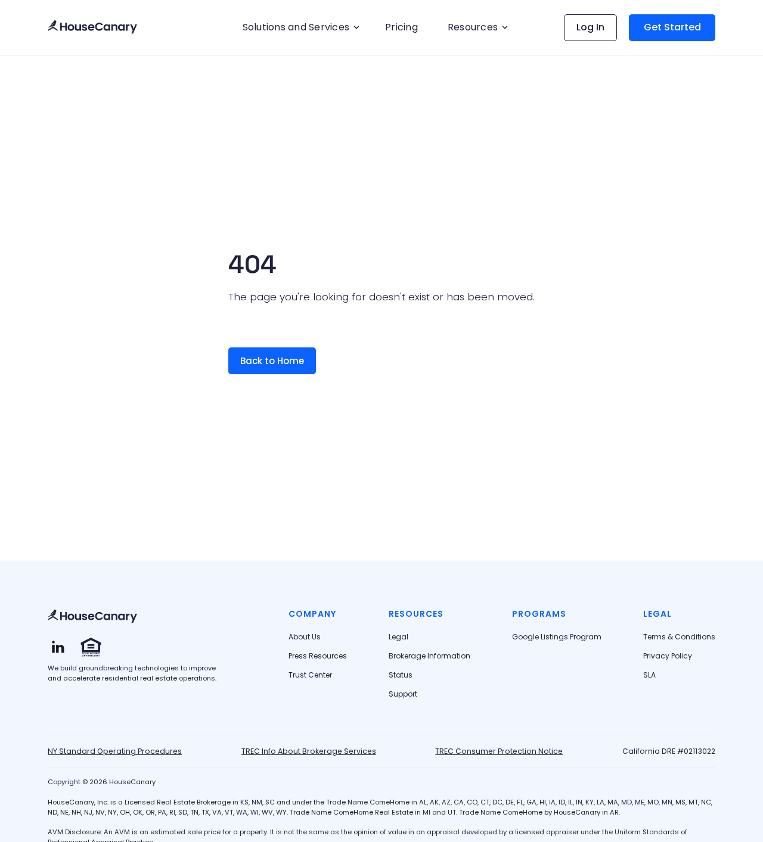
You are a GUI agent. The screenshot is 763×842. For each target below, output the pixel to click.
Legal (398, 637)
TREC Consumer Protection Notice (499, 751)
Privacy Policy (667, 656)
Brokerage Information (429, 656)
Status (400, 675)
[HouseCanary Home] (92, 617)
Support (403, 694)
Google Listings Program (556, 637)
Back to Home (272, 361)
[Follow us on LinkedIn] (58, 646)
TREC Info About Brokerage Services (308, 751)
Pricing (401, 27)
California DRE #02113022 (668, 751)
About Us (305, 637)
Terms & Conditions (679, 637)
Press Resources (318, 656)
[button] (299, 27)
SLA (649, 675)
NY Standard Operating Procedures (115, 751)
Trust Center (310, 675)
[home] (92, 28)
